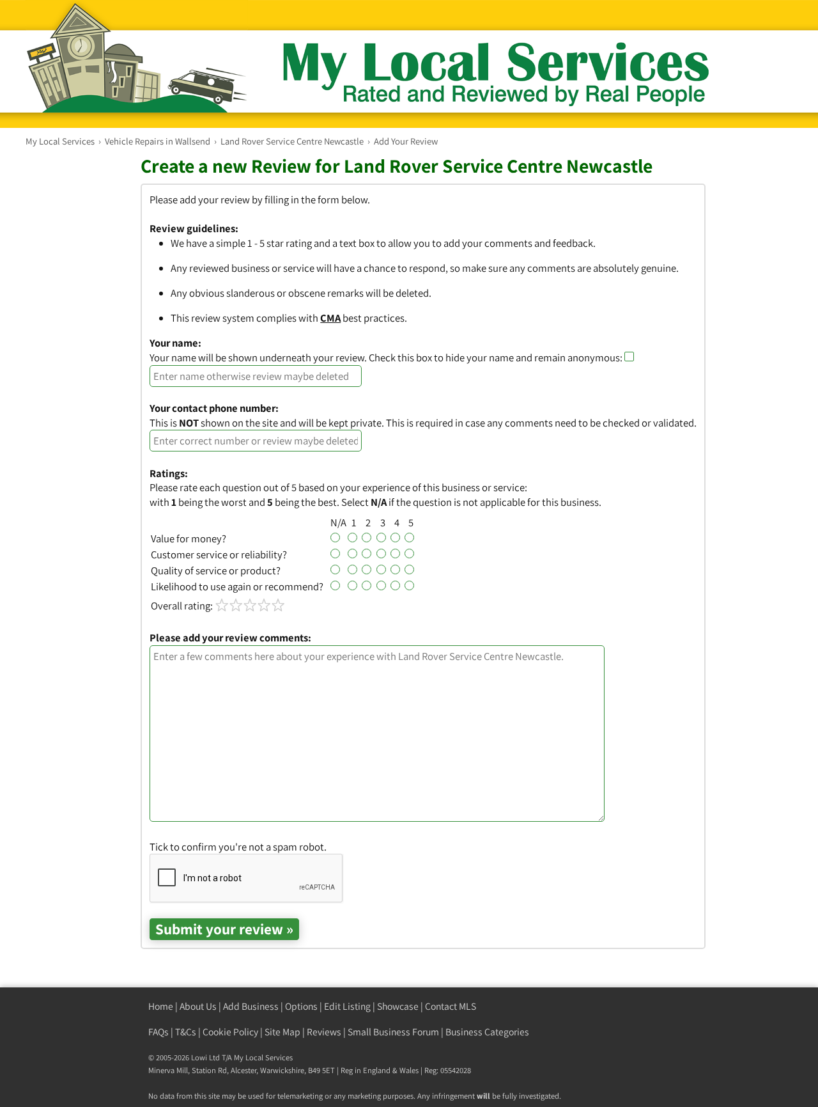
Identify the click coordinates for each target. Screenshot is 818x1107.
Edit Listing (347, 1006)
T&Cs (185, 1032)
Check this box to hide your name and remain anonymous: (496, 357)
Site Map (282, 1032)
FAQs (158, 1032)
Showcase (398, 1006)
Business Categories (487, 1032)
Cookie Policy (230, 1032)
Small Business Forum (393, 1032)
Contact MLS (450, 1006)
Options (301, 1006)
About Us (198, 1006)
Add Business (251, 1006)
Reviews (324, 1032)
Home (160, 1006)
